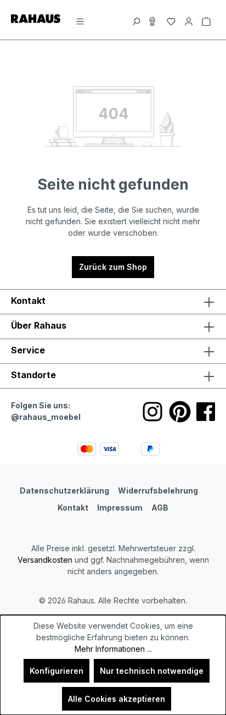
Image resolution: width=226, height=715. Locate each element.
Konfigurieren (56, 670)
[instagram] (152, 412)
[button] (113, 376)
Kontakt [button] (28, 300)
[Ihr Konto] (188, 20)
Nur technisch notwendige (152, 670)
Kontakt (73, 507)
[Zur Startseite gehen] (35, 18)
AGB (159, 507)
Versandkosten (45, 559)
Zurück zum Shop (113, 266)
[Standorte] (153, 20)
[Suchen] (136, 20)
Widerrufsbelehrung (158, 490)
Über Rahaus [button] (38, 325)
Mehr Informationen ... (113, 648)
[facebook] (205, 412)
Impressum (120, 507)
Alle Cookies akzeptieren (116, 698)
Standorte (33, 374)
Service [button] (28, 350)
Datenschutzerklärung (64, 490)
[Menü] (80, 20)
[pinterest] (180, 412)
